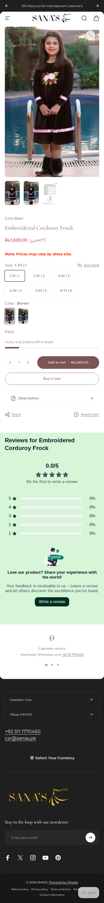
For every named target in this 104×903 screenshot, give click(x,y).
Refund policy (19, 889)
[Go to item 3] (50, 193)
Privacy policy (39, 889)
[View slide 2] (52, 665)
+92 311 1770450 (73, 654)
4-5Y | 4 (16, 290)
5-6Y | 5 (41, 290)
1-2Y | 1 (15, 276)
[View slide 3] (58, 665)
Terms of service (60, 889)
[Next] (97, 6)
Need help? (90, 414)
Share (16, 414)
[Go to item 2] (31, 193)
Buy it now (52, 378)
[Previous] (6, 6)
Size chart (91, 265)
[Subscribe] (90, 837)
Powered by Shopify (63, 882)
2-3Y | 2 (39, 276)
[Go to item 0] (12, 193)
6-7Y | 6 (66, 290)
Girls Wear (14, 218)
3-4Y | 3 (63, 276)
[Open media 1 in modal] (90, 35)
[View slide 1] (46, 665)
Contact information (52, 895)
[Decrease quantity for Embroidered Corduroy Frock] (10, 362)
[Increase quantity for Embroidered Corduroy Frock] (28, 362)
